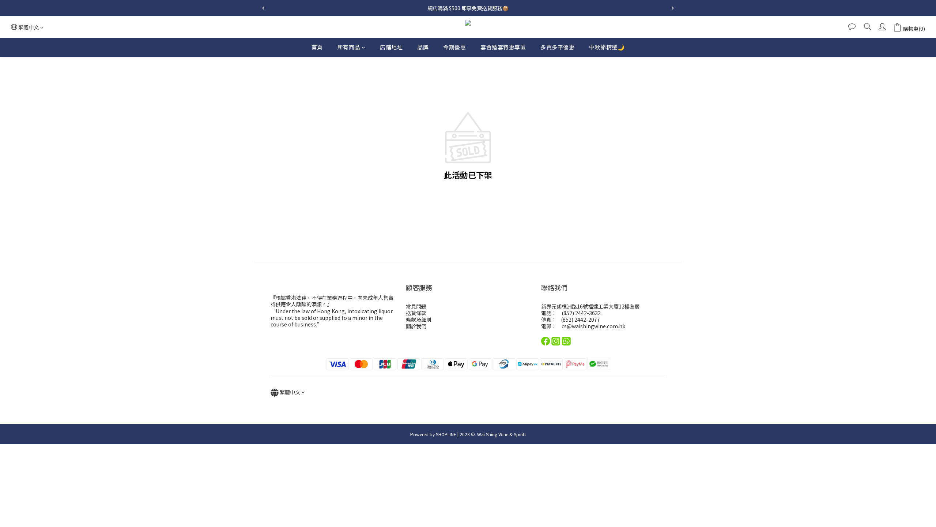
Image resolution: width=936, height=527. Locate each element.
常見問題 (416, 306)
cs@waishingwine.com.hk (593, 326)
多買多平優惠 (557, 47)
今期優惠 (454, 47)
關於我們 (416, 326)
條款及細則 (418, 319)
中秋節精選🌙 (606, 47)
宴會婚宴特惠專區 (503, 47)
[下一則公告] (672, 8)
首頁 (317, 47)
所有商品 (348, 47)
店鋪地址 (391, 47)
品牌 (423, 47)
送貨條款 (416, 313)
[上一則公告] (263, 8)
